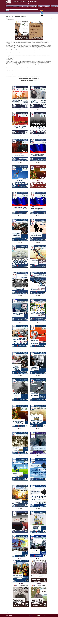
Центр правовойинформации (41, 6)
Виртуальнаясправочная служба (17, 6)
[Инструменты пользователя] (51, 18)
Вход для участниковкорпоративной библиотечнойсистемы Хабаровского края (10, 6)
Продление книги (22, 6)
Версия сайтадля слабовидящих (47, 6)
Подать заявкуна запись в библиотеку (33, 6)
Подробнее (20, 322)
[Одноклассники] (42, 10)
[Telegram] (42, 13)
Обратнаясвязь (27, 6)
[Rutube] (42, 15)
